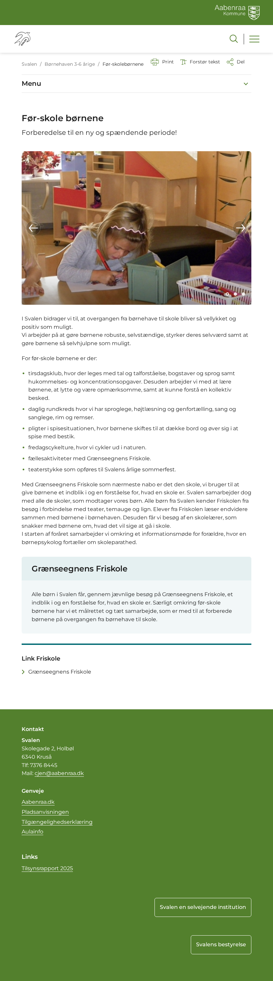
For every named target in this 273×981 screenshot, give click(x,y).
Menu (31, 83)
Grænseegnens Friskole (59, 672)
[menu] (254, 39)
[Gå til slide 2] (235, 294)
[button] (33, 228)
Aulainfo (32, 831)
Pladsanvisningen (45, 812)
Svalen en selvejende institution (203, 907)
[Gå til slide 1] (227, 294)
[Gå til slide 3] (243, 294)
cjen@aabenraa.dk (59, 773)
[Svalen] (22, 39)
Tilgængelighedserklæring (57, 822)
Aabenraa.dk (38, 802)
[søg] (234, 39)
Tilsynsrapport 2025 (47, 868)
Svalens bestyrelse (221, 944)
